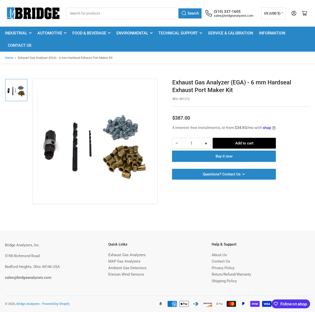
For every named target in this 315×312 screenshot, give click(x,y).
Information (272, 33)
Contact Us (20, 45)
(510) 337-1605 (227, 11)
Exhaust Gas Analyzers (127, 255)
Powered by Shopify (56, 304)
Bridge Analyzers (28, 304)
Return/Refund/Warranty (231, 274)
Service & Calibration (230, 33)
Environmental (132, 33)
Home (9, 58)
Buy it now (224, 156)
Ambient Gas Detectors (127, 268)
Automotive (49, 33)
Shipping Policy (224, 281)
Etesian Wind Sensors (126, 274)
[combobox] (134, 13)
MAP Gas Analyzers (124, 261)
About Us (219, 255)
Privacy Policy (223, 268)
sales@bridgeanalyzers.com (233, 15)
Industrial (16, 33)
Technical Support (178, 33)
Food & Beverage (89, 33)
